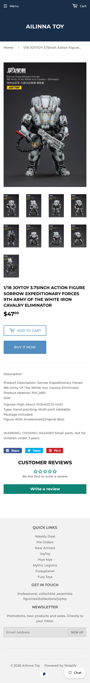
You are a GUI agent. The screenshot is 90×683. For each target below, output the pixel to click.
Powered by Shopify (60, 665)
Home (8, 47)
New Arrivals (45, 548)
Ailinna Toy (45, 26)
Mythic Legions (45, 565)
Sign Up (77, 632)
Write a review (45, 489)
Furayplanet (45, 571)
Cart (82, 6)
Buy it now (25, 347)
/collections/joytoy (52, 599)
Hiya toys (45, 559)
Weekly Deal (45, 536)
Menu (14, 6)
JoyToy (45, 554)
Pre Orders (45, 542)
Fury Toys (45, 577)
